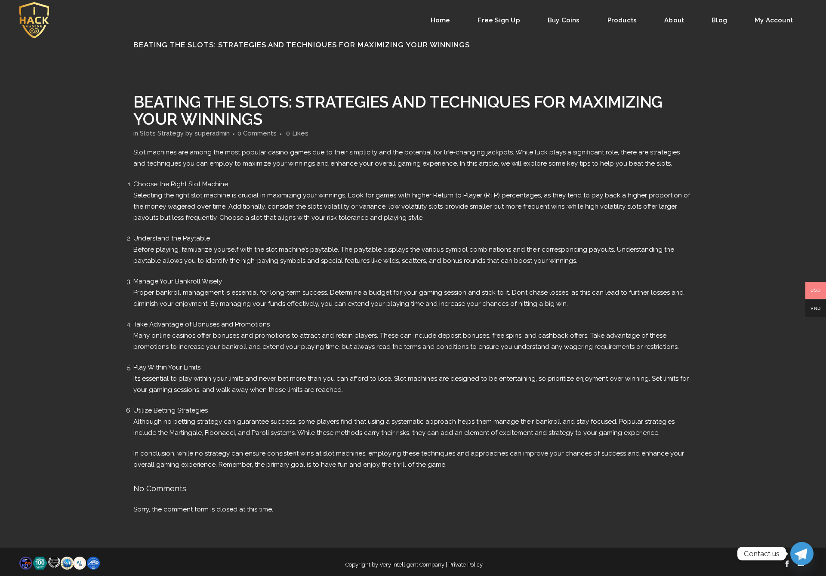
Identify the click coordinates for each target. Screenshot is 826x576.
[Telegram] (802, 553)
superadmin (212, 133)
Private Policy (465, 564)
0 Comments (257, 133)
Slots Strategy (162, 133)
